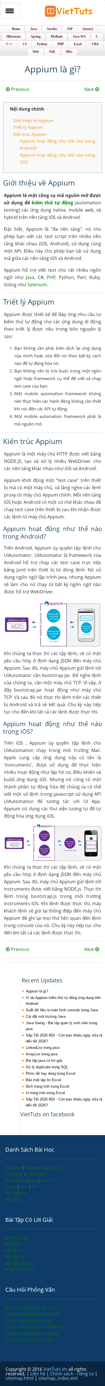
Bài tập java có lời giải (44, 1060)
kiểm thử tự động (52, 203)
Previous (19, 89)
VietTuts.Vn (55, 1369)
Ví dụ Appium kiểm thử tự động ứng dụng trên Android (63, 1001)
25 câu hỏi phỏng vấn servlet (32, 1314)
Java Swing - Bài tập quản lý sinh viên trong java (61, 1026)
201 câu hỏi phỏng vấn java (31, 1307)
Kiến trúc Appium (30, 134)
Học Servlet (16, 1180)
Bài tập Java (16, 1237)
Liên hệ (38, 1374)
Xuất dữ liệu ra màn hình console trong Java (62, 1010)
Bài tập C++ (16, 1250)
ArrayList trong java (41, 1054)
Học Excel (14, 1174)
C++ (24, 1186)
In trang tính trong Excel (45, 1093)
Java (30, 277)
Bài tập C (13, 1244)
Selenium (37, 285)
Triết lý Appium (28, 127)
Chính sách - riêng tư (72, 1374)
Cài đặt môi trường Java (46, 1016)
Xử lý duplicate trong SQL (47, 1067)
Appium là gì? (37, 991)
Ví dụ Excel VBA (19, 1269)
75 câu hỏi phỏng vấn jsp (28, 1320)
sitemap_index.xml (58, 1378)
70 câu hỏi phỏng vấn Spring (32, 1333)
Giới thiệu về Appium (33, 120)
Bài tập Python (18, 1263)
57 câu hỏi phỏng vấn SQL (29, 1339)
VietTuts (68, 12)
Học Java (13, 1167)
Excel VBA (36, 1174)
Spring (55, 1167)
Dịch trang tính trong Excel (47, 1086)
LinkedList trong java (42, 1048)
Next (89, 89)
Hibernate (35, 1167)
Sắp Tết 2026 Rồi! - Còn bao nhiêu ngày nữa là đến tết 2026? (64, 1038)
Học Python (15, 1193)
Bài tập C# (15, 1256)
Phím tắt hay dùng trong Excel (50, 1073)
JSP (34, 1180)
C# (34, 1186)
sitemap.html (20, 1378)
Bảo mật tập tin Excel (43, 1080)
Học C (11, 1186)
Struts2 (47, 1180)
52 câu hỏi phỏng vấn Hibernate (35, 1326)
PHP (51, 277)
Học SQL (13, 1199)
